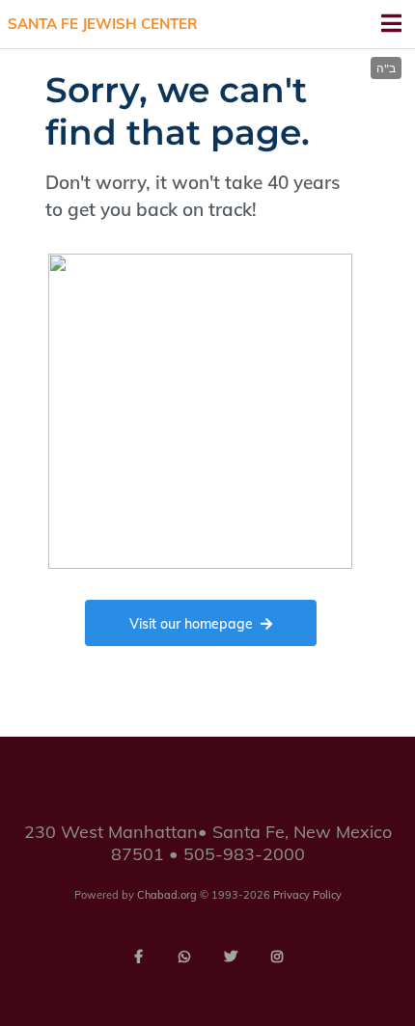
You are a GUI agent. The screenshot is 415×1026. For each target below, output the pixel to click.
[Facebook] (138, 956)
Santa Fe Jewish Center (103, 23)
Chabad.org (167, 895)
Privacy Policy (307, 895)
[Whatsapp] (184, 956)
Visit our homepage (191, 624)
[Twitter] (230, 956)
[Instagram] (277, 956)
